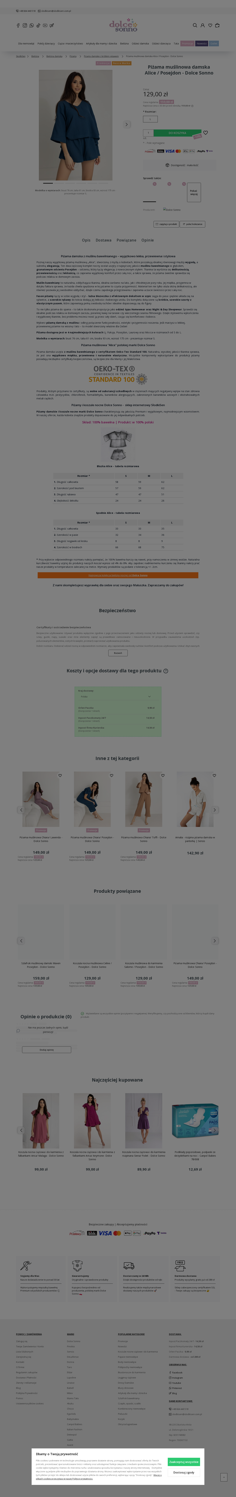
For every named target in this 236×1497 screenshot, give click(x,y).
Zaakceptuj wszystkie (184, 1462)
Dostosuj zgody (183, 1472)
